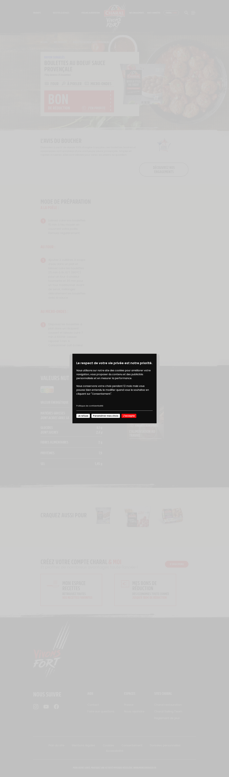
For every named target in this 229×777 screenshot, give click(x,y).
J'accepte (129, 415)
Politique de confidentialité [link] (89, 405)
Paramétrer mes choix (105, 415)
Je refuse (83, 415)
